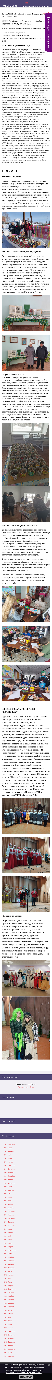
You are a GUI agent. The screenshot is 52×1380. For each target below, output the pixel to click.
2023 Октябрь (9, 1335)
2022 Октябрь (9, 1292)
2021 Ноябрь (9, 1257)
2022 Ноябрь (9, 1296)
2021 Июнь (8, 1239)
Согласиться (26, 1377)
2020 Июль (8, 1201)
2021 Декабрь (9, 1261)
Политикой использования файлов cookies (24, 1373)
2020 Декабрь (9, 1218)
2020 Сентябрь (10, 1208)
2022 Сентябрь (10, 1289)
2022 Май (7, 1278)
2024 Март (8, 1352)
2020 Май (7, 1194)
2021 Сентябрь (10, 1250)
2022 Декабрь (9, 1299)
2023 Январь (9, 1303)
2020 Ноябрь (9, 1215)
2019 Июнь (8, 1158)
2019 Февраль (9, 1144)
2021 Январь (9, 1222)
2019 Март (8, 1148)
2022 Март (8, 1271)
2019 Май (7, 1155)
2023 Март (8, 1310)
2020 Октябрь (9, 1211)
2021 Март (8, 1229)
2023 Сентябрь (10, 1331)
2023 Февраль (9, 1306)
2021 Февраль (9, 1225)
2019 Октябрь (9, 1169)
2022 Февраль (9, 1268)
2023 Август (8, 1328)
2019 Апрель (9, 1151)
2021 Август (8, 1246)
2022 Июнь (8, 1282)
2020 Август (8, 1204)
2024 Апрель (9, 1356)
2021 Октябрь (9, 1254)
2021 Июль (8, 1243)
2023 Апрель (9, 1314)
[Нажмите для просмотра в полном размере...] (26, 247)
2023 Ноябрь (9, 1338)
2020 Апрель (9, 1190)
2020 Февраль (9, 1183)
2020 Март (8, 1186)
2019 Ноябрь (9, 1172)
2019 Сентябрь (10, 1165)
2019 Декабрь (9, 1176)
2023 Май (7, 1317)
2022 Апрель (9, 1275)
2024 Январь (9, 1345)
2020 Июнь (8, 1197)
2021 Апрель (9, 1232)
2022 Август (8, 1285)
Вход (32, 1087)
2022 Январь (9, 1264)
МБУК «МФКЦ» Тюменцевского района (26, 6)
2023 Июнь (8, 1321)
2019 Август (8, 1162)
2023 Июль (8, 1324)
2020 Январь (9, 1179)
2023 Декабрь (9, 1342)
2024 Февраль (9, 1349)
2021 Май (7, 1236)
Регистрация (23, 1087)
